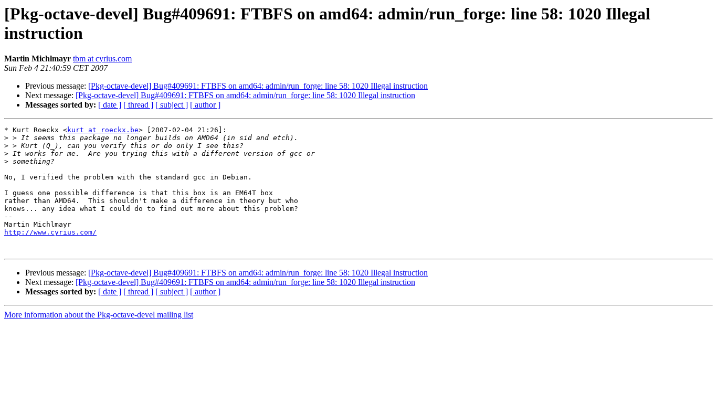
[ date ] (109, 104)
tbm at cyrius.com (102, 58)
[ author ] (205, 104)
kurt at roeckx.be (103, 130)
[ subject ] (171, 104)
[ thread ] (138, 104)
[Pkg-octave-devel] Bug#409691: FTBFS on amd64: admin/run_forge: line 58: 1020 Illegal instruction (258, 85)
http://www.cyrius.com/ (50, 232)
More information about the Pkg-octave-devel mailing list (98, 314)
